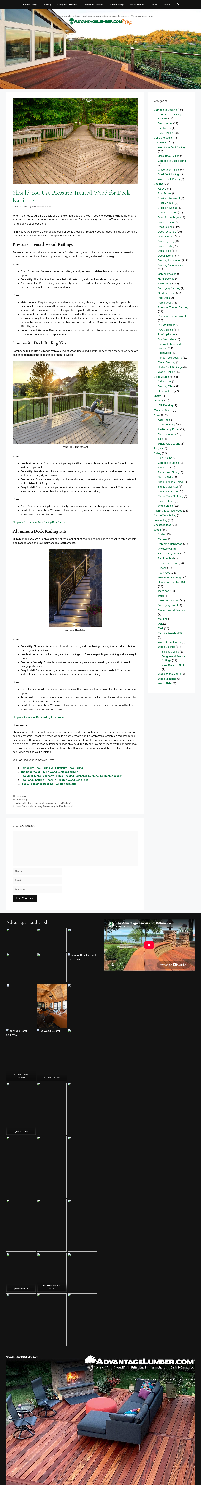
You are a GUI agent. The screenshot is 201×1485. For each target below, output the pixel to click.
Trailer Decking (166, 362)
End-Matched (166, 558)
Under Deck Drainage (170, 367)
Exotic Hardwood (168, 563)
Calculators (164, 381)
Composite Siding (168, 462)
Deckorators (165, 123)
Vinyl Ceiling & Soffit (173, 665)
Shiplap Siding (166, 477)
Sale (160, 438)
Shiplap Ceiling (170, 651)
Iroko (161, 595)
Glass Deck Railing (169, 169)
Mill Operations (167, 434)
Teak (160, 628)
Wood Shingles (167, 678)
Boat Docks (164, 193)
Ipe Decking (165, 283)
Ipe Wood (163, 591)
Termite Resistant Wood (172, 633)
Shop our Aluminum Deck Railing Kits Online (38, 717)
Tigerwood (164, 352)
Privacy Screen (166, 324)
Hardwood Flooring (93, 4)
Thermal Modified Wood (168, 510)
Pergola (158, 448)
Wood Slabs (165, 683)
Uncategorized (162, 524)
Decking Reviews (186, 1379)
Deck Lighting (166, 241)
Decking (47, 4)
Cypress (163, 539)
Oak (160, 623)
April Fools (164, 419)
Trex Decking (165, 132)
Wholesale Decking (169, 443)
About (129, 1379)
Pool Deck (164, 297)
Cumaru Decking (167, 212)
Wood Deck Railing (169, 179)
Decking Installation (169, 260)
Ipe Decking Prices (169, 429)
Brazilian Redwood (169, 198)
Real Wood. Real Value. (147, 1379)
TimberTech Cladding (170, 496)
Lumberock (164, 128)
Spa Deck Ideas (167, 339)
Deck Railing (22, 796)
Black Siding (165, 457)
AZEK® (162, 188)
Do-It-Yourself (137, 4)
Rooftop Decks (167, 334)
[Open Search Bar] (177, 4)
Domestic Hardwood (170, 544)
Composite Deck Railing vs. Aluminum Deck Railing (52, 767)
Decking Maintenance (170, 265)
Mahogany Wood (168, 605)
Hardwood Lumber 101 (171, 582)
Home (119, 1379)
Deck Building (166, 222)
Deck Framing (166, 236)
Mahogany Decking (169, 288)
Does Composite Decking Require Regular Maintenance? (44, 806)
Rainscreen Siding (168, 472)
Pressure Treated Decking (173, 307)
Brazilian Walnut (167, 207)
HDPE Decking (166, 278)
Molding (163, 618)
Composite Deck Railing (172, 160)
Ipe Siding (164, 467)
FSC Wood (164, 572)
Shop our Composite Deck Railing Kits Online (39, 522)
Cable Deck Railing (168, 155)
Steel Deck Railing (168, 174)
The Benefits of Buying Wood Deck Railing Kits (49, 772)
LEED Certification (168, 600)
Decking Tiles (166, 386)
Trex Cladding (166, 501)
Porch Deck (164, 302)
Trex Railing (160, 520)
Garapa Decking (167, 273)
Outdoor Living (29, 4)
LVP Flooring (165, 405)
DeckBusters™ (166, 255)
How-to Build (165, 391)
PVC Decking (165, 329)
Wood (167, 4)
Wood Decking (166, 371)
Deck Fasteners (167, 231)
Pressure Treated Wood (172, 316)
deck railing (21, 799)
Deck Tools (164, 250)
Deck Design (165, 226)
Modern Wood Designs (171, 610)
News (155, 4)
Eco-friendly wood (169, 553)
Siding (157, 453)
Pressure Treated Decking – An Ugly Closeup (48, 783)
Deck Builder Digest (169, 217)
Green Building (166, 424)
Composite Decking (67, 4)
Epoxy (157, 395)
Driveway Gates (167, 548)
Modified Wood (163, 410)
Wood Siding (165, 505)
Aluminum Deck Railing (171, 147)
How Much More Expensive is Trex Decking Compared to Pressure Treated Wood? (71, 775)
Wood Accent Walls (169, 642)
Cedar (161, 534)
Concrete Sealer (163, 137)
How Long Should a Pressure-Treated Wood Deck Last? (55, 780)
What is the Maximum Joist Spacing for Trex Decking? (43, 803)
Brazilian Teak (166, 203)
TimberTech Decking (170, 357)
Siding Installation (168, 491)
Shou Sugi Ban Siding (170, 481)
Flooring (159, 400)
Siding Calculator (168, 486)
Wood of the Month (169, 673)
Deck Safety (165, 246)
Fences (162, 567)
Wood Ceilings (116, 4)
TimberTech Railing (165, 515)
